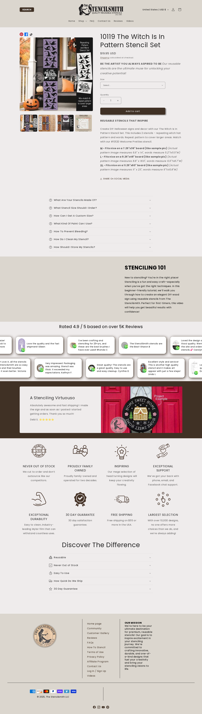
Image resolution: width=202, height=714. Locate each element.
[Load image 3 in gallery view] (65, 123)
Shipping (104, 57)
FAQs (90, 642)
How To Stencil (96, 647)
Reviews (92, 638)
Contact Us (94, 666)
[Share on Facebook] (26, 35)
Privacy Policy (95, 657)
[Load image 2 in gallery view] (47, 123)
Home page (94, 623)
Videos (91, 675)
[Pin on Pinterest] (21, 35)
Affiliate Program (97, 661)
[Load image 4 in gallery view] (83, 123)
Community (94, 628)
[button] (27, 9)
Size (102, 79)
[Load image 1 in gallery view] (28, 123)
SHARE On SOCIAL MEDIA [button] (116, 178)
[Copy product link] (31, 35)
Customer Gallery (98, 633)
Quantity (104, 94)
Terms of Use (95, 652)
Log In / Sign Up (96, 671)
